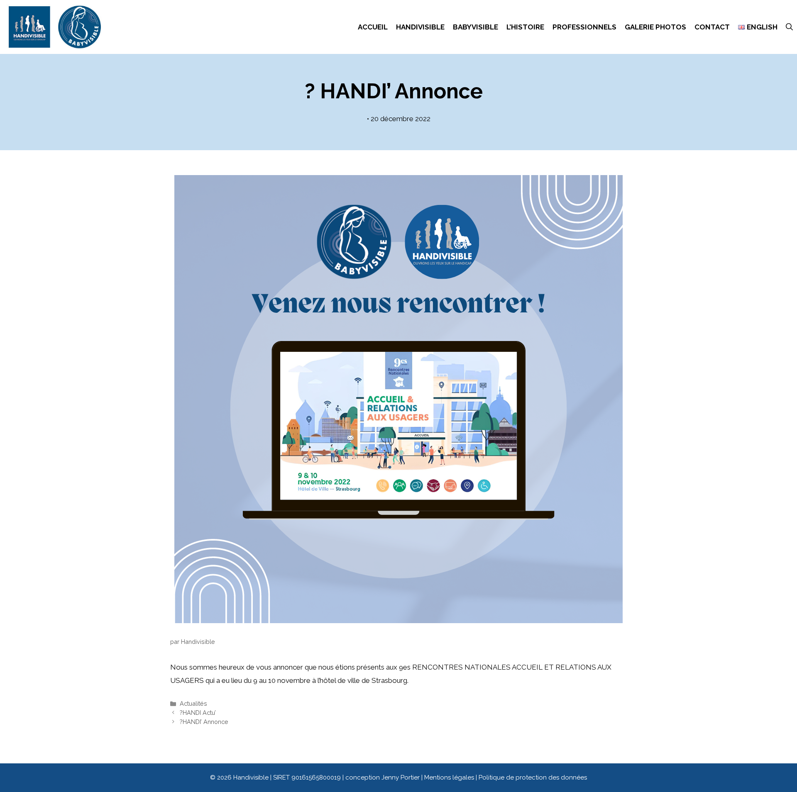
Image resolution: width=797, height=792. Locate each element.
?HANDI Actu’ (198, 712)
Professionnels (584, 27)
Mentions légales (450, 777)
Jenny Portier (400, 777)
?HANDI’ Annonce (204, 721)
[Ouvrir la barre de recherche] (789, 27)
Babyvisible (475, 27)
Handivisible (420, 27)
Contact (712, 27)
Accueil (373, 27)
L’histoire (525, 27)
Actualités (193, 703)
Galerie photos (655, 27)
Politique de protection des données (533, 777)
